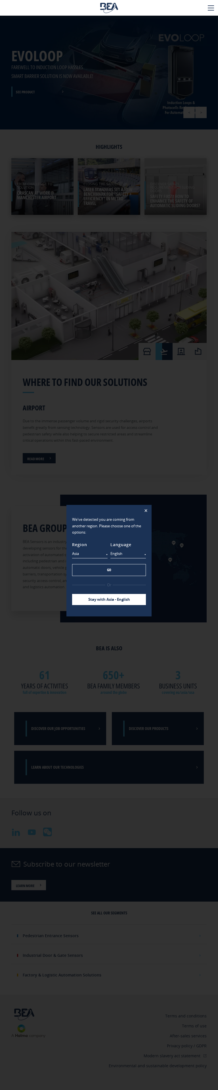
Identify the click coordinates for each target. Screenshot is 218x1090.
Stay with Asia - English (109, 599)
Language (120, 544)
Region (79, 544)
